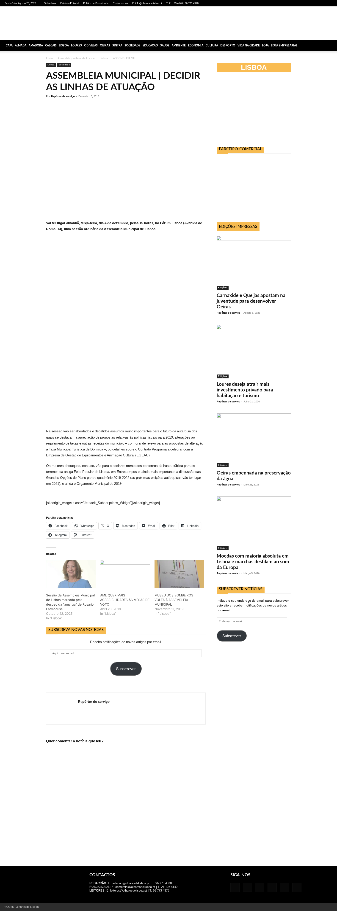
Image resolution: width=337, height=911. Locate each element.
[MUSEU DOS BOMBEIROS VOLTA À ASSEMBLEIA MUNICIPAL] (179, 574)
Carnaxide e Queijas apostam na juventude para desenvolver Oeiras (251, 301)
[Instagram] (298, 3)
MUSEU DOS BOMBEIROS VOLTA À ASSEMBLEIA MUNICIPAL (174, 599)
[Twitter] (321, 3)
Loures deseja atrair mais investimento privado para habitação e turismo (245, 390)
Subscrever (126, 669)
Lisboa (64, 45)
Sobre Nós (50, 3)
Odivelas (91, 45)
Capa (9, 45)
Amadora (36, 45)
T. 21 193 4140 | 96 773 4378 (182, 3)
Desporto (227, 45)
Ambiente (179, 45)
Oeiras (105, 45)
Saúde (164, 45)
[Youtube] (329, 3)
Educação (150, 45)
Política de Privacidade (95, 3)
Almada (20, 45)
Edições (222, 287)
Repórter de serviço (63, 96)
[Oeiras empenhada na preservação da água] (254, 440)
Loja (265, 45)
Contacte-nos (120, 3)
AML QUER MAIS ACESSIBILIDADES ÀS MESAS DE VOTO (124, 599)
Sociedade (132, 45)
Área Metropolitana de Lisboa (76, 58)
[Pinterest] (313, 3)
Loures (76, 45)
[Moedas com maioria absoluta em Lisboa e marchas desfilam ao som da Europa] (254, 523)
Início (49, 58)
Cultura (212, 45)
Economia (195, 45)
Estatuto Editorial (69, 3)
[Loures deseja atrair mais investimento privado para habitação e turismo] (254, 351)
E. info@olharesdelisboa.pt (147, 3)
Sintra (117, 45)
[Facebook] (291, 3)
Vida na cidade (249, 45)
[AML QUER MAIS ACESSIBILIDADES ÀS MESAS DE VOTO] (125, 574)
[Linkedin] (306, 3)
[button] (331, 45)
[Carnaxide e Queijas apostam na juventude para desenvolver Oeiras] (254, 263)
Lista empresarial (284, 45)
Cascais (51, 45)
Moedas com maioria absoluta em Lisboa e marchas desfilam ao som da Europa (253, 562)
